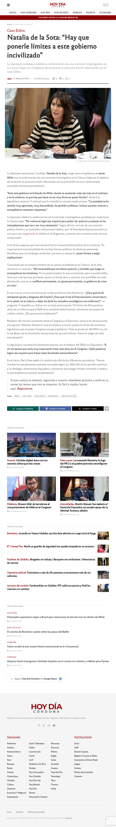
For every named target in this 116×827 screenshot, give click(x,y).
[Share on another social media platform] (106, 408)
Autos (9, 755)
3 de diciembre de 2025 (70, 514)
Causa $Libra (40, 396)
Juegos (77, 764)
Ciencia (10, 772)
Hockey (32, 768)
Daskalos (68, 818)
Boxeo (10, 768)
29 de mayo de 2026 (16, 467)
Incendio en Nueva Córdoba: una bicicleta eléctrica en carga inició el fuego (51, 533)
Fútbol (32, 747)
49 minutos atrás (15, 650)
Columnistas (12, 776)
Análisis (77, 12)
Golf (31, 759)
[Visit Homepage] (58, 5)
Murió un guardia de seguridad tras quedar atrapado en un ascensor (50, 546)
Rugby (53, 755)
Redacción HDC (22, 78)
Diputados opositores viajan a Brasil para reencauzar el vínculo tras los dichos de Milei (56, 616)
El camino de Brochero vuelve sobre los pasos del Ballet (38, 631)
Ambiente (11, 743)
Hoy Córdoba (28, 12)
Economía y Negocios (16, 792)
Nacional (67, 454)
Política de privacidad (83, 772)
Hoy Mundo (61, 12)
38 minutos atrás (15, 636)
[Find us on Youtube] (54, 725)
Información (53, 396)
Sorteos (77, 768)
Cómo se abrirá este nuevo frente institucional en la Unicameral (42, 646)
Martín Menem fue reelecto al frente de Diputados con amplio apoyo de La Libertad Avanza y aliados (84, 507)
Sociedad (55, 764)
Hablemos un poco (37, 764)
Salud (53, 759)
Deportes (11, 788)
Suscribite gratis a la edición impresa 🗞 (58, 18)
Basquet (10, 764)
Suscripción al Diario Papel (86, 759)
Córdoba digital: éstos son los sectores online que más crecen (27, 461)
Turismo (54, 784)
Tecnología (55, 776)
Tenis (53, 780)
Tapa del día (57, 772)
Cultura (10, 784)
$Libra (17, 396)
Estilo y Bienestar (36, 743)
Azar (9, 759)
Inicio (12, 12)
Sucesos (54, 768)
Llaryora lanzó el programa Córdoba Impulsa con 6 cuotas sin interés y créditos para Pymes (58, 661)
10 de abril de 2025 (41, 78)
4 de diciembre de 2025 (70, 470)
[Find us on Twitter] (43, 725)
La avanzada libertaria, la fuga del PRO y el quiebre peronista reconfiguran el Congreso (83, 463)
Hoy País (45, 12)
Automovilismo (14, 751)
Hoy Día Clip (35, 780)
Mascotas (55, 743)
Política (90, 12)
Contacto (78, 776)
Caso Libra (27, 396)
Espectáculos (14, 628)
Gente (32, 755)
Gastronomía (35, 751)
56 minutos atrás (15, 665)
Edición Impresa (81, 751)
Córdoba (11, 642)
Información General (23, 24)
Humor (32, 792)
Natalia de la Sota (69, 396)
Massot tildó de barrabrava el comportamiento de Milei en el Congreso (29, 505)
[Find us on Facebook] (39, 725)
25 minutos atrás (15, 621)
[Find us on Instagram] (49, 725)
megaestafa (28, 233)
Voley (53, 788)
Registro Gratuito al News (85, 755)
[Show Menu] (8, 4)
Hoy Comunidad (36, 772)
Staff (76, 747)
